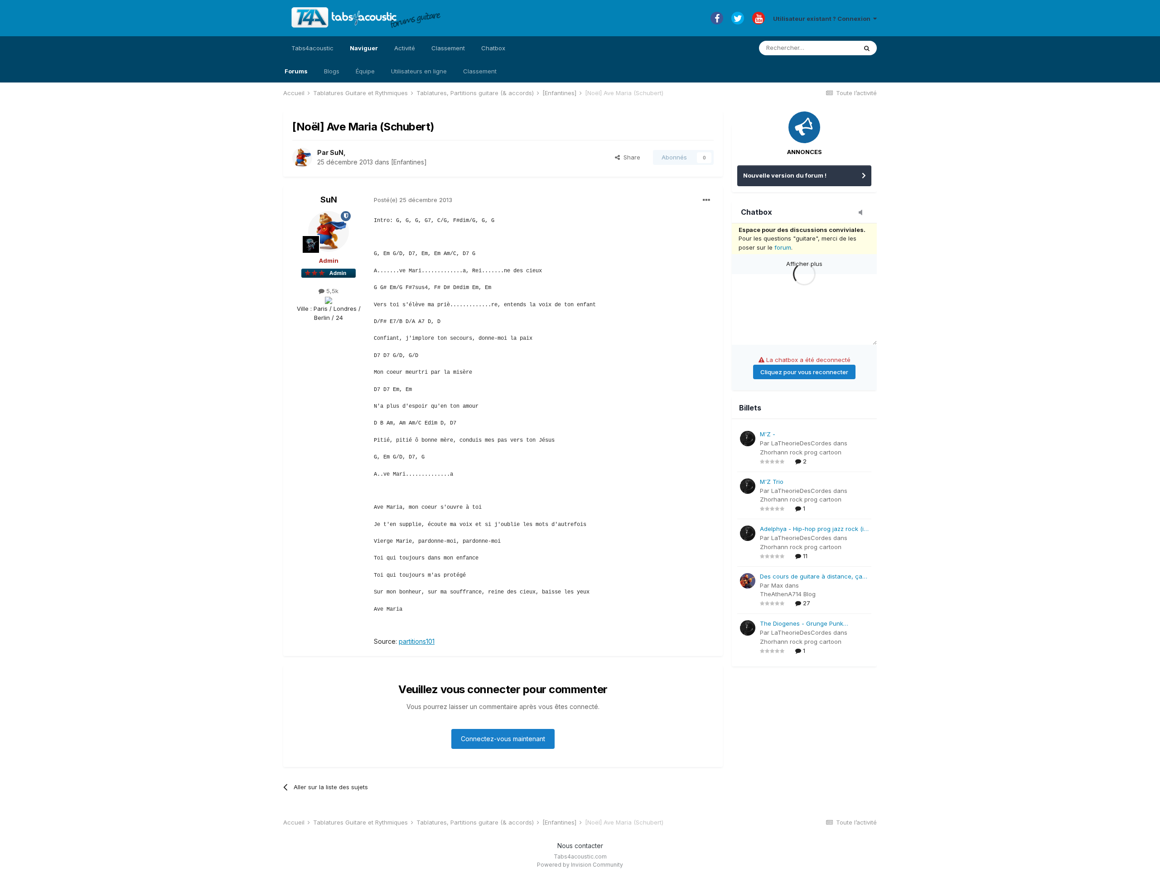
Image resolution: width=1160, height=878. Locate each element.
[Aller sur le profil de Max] (747, 581)
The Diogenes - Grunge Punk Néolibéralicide (801, 624)
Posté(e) (413, 199)
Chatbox (493, 48)
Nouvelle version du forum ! (784, 175)
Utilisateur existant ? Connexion (823, 18)
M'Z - (767, 434)
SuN (336, 152)
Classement (480, 71)
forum (782, 247)
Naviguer (364, 48)
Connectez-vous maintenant (503, 739)
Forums (296, 71)
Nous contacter (580, 845)
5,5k (331, 290)
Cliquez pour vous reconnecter (804, 372)
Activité (404, 48)
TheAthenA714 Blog (788, 594)
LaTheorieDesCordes (801, 443)
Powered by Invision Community (580, 864)
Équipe (365, 71)
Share (630, 157)
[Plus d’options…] (706, 200)
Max (777, 585)
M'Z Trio (771, 481)
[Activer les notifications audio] (863, 212)
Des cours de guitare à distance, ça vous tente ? (811, 577)
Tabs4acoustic (312, 48)
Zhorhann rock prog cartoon (800, 452)
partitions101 (417, 641)
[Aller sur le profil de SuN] (302, 158)
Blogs (331, 71)
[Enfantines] (409, 162)
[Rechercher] (867, 48)
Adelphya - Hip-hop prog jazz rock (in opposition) (813, 529)
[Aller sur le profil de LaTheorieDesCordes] (747, 438)
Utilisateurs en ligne (419, 71)
